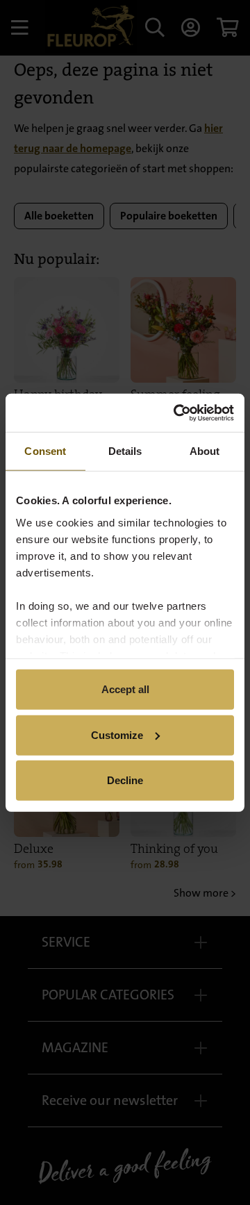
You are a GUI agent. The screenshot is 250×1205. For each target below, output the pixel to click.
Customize (117, 734)
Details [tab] (125, 451)
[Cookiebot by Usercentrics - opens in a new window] (176, 413)
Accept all (125, 689)
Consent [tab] (45, 451)
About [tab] (205, 451)
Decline (125, 780)
